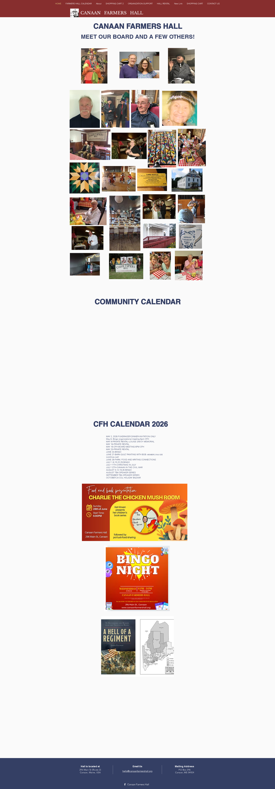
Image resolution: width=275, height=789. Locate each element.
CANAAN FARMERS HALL (111, 12)
